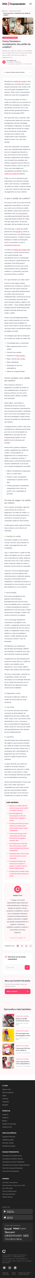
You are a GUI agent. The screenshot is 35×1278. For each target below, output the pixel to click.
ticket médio (20, 356)
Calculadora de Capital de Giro (12, 1155)
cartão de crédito (19, 81)
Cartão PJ (5, 1117)
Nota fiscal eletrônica (8, 1194)
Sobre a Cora (6, 1089)
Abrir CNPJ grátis (7, 1188)
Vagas (4, 1095)
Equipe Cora (12, 60)
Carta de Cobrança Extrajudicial (12, 1168)
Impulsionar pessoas (8, 1146)
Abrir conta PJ (12, 991)
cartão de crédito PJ (11, 174)
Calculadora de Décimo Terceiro (12, 1159)
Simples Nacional (7, 1197)
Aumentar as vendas (10, 37)
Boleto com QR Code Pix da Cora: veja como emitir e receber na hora (18, 808)
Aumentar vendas (8, 1143)
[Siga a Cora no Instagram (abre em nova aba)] (10, 1268)
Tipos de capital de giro (9, 1191)
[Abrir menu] (30, 4)
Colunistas (5, 1102)
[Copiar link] (30, 946)
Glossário (5, 1105)
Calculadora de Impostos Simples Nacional (15, 1165)
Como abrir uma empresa (10, 1182)
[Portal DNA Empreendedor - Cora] (14, 3)
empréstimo (23, 213)
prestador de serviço (12, 245)
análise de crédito (20, 250)
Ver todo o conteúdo (16, 938)
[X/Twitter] (22, 946)
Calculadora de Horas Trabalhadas (13, 1162)
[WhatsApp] (26, 946)
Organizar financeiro (8, 1136)
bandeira (19, 231)
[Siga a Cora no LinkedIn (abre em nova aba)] (15, 1268)
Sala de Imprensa (7, 1092)
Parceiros (5, 1098)
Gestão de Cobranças (9, 1124)
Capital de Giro (7, 1127)
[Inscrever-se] (27, 967)
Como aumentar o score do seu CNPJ (13, 1185)
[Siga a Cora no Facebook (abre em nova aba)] (4, 1268)
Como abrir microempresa (10, 1171)
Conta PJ (5, 1114)
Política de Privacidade (5, 1273)
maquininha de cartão (12, 437)
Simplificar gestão (8, 1140)
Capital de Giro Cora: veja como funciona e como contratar (18, 856)
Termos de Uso (14, 1273)
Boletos (4, 1121)
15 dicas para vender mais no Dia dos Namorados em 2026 (19, 873)
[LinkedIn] (18, 946)
